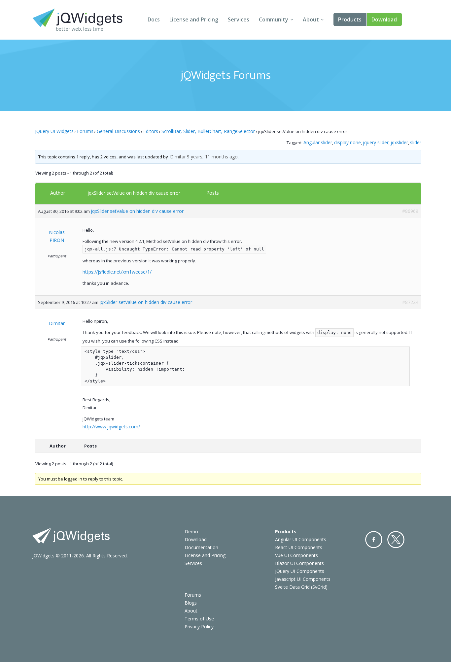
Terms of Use (199, 618)
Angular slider (317, 142)
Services (238, 19)
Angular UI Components (300, 539)
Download (384, 19)
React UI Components (298, 547)
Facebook (373, 539)
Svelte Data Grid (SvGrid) (301, 587)
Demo (191, 531)
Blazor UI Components (299, 563)
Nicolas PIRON (57, 236)
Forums (85, 131)
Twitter (395, 539)
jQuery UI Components (299, 571)
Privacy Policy (199, 626)
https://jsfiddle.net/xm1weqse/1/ (117, 272)
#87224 (410, 302)
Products (350, 19)
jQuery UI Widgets (54, 131)
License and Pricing (193, 19)
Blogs (191, 603)
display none (347, 142)
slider (415, 142)
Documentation (201, 547)
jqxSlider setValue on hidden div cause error (133, 193)
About (311, 19)
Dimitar (178, 156)
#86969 (410, 211)
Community (273, 19)
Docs (154, 19)
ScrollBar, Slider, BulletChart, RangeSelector (208, 131)
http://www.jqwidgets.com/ (111, 426)
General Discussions (118, 131)
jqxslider (399, 142)
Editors (150, 131)
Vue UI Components (296, 555)
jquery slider (376, 142)
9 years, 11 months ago (212, 156)
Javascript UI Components (302, 579)
